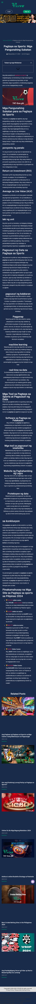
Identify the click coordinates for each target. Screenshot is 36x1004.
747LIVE (10, 600)
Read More (4, 741)
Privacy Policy (10, 990)
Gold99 (10, 611)
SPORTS (9, 40)
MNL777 (10, 625)
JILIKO (10, 649)
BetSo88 (10, 665)
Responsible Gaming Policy (22, 990)
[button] (2, 2)
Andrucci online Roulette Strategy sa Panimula (18, 876)
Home (4, 40)
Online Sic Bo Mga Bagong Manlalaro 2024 (16, 830)
